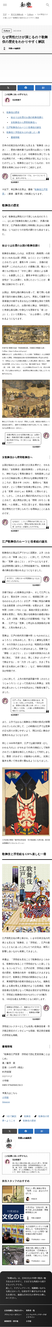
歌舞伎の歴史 (12, 112)
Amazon (6, 1102)
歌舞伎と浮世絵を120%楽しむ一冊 (23, 132)
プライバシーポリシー (13, 1314)
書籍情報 (15, 137)
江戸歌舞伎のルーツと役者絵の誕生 (23, 127)
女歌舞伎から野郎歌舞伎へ (24, 122)
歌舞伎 (27, 1116)
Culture (30, 14)
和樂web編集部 (25, 1138)
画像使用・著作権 (11, 1321)
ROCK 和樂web (17, 14)
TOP (4, 14)
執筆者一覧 (30, 1310)
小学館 (5, 1097)
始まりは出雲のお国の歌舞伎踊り (27, 117)
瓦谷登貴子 (16, 100)
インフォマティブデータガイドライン (36, 1315)
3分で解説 (11, 1116)
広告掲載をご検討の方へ (13, 1310)
